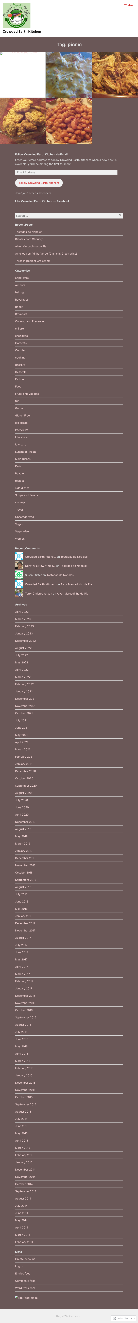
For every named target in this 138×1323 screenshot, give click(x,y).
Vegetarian (22, 531)
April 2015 (21, 1140)
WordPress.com (25, 1288)
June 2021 (21, 727)
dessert (20, 364)
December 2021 (25, 698)
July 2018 (21, 894)
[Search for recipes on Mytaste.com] (26, 1297)
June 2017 (21, 952)
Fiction (19, 379)
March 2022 (23, 677)
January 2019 (23, 850)
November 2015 (25, 1090)
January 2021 (23, 764)
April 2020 (22, 814)
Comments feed (25, 1280)
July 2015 (21, 1118)
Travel (19, 509)
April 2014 (21, 1227)
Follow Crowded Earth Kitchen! (39, 182)
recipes (19, 480)
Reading (20, 473)
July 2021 (21, 720)
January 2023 (24, 633)
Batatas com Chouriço (29, 239)
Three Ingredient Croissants (32, 260)
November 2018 (25, 865)
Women (20, 538)
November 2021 (25, 706)
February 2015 (24, 1155)
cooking (20, 357)
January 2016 (23, 1075)
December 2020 (25, 771)
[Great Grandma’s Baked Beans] (69, 121)
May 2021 (21, 735)
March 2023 (23, 619)
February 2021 (24, 756)
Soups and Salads (26, 495)
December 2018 (25, 858)
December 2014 (25, 1169)
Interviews (21, 430)
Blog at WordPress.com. (69, 1316)
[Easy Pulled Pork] (115, 75)
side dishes (22, 488)
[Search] (120, 215)
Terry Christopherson (38, 593)
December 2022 (25, 640)
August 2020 (23, 793)
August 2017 (23, 937)
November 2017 (25, 930)
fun (17, 401)
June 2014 (21, 1213)
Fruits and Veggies (27, 393)
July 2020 (21, 800)
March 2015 (22, 1147)
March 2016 (22, 1061)
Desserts (20, 372)
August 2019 (23, 829)
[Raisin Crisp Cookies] (23, 121)
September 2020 (26, 785)
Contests (21, 343)
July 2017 (21, 945)
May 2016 (21, 1046)
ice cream (21, 422)
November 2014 (25, 1176)
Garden (19, 408)
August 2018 (23, 887)
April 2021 (21, 742)
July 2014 (21, 1205)
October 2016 (24, 1010)
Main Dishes (22, 459)
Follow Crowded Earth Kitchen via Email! (41, 154)
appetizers (22, 277)
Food (18, 386)
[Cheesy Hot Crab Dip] (69, 75)
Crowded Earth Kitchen (22, 31)
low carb (20, 444)
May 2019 (21, 836)
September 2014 (25, 1191)
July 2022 (21, 655)
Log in (19, 1266)
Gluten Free (22, 415)
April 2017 (21, 966)
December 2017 (25, 923)
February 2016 (24, 1068)
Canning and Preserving (30, 321)
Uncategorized (24, 517)
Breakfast (21, 314)
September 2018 (25, 879)
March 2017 (22, 974)
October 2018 (24, 872)
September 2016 (25, 1017)
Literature (21, 437)
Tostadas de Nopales (28, 232)
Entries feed (22, 1273)
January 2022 (24, 691)
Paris (18, 466)
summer (20, 502)
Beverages (21, 299)
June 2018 (21, 901)
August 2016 (23, 1024)
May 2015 (21, 1133)
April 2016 (21, 1053)
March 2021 (22, 749)
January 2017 (23, 988)
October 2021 (24, 713)
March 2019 (22, 843)
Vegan (19, 524)
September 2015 (25, 1104)
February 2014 (24, 1242)
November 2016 (25, 1003)
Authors (20, 285)
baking (19, 292)
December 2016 (25, 995)
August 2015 (23, 1111)
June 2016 (21, 1039)
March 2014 (22, 1234)
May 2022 (21, 662)
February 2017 (24, 981)
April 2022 (22, 669)
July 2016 (21, 1032)
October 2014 (24, 1184)
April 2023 (22, 611)
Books (19, 306)
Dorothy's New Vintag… (40, 565)
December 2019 (25, 821)
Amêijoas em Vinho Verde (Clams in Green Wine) (46, 253)
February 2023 (24, 626)
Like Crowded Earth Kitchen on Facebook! (43, 201)
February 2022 (24, 684)
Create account (25, 1259)
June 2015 (21, 1126)
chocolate (21, 335)
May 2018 (21, 908)
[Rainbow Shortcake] (23, 75)
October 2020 (24, 778)
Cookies (20, 350)
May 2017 (21, 959)
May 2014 (21, 1220)
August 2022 (23, 648)
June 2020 (22, 807)
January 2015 (23, 1162)
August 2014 (23, 1198)
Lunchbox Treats (25, 451)
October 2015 (24, 1097)
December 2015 (25, 1082)
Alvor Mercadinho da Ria (30, 246)
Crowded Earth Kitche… (40, 556)
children (20, 328)
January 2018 (23, 916)
